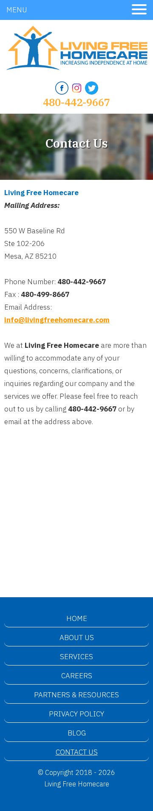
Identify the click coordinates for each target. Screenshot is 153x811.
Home (76, 618)
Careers (76, 675)
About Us (77, 637)
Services (76, 656)
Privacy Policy (76, 714)
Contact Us (77, 752)
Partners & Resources (76, 694)
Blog (77, 733)
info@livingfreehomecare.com (57, 319)
